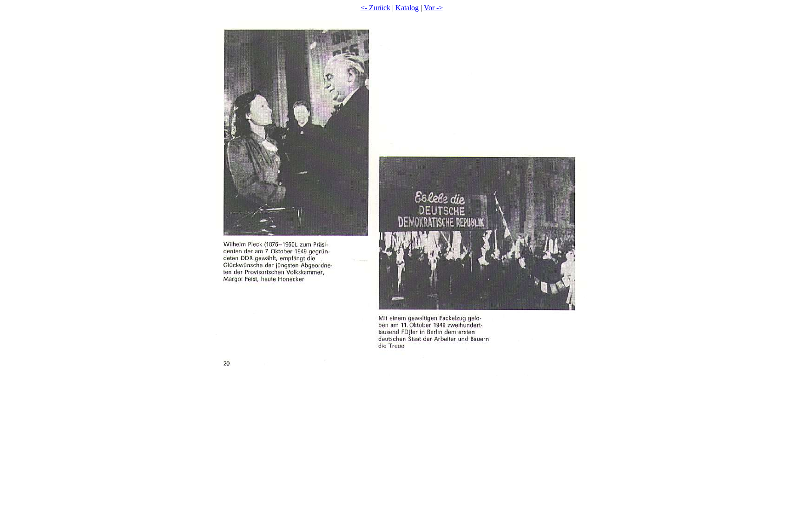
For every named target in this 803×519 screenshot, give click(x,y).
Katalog (407, 8)
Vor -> (433, 8)
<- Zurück (375, 8)
